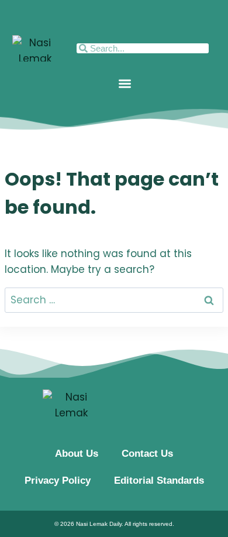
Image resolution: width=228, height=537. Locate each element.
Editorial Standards (159, 480)
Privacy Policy (58, 480)
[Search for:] (114, 300)
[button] (125, 83)
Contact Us (147, 453)
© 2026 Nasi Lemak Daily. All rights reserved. (114, 524)
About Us (76, 453)
